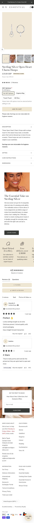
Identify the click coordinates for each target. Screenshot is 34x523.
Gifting (4, 153)
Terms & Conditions (8, 488)
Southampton (23, 447)
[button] (10, 82)
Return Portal (23, 486)
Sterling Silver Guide (25, 476)
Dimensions (6, 163)
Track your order (7, 495)
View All (21, 450)
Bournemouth (23, 426)
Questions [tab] (15, 279)
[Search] (6, 7)
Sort (14, 297)
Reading (21, 444)
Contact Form (6, 441)
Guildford (22, 433)
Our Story (5, 469)
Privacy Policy (6, 491)
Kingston (21, 437)
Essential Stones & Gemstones (25, 481)
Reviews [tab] (6, 279)
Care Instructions (9, 158)
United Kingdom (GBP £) (9, 501)
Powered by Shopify (20, 507)
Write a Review (21, 291)
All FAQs (21, 469)
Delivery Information (8, 473)
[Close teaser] (24, 513)
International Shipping (6, 478)
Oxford (21, 440)
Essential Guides (24, 473)
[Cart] (31, 7)
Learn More (11, 233)
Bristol (21, 430)
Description (6, 127)
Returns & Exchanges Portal (7, 483)
